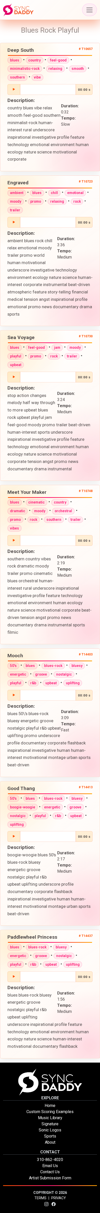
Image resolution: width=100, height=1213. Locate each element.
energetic (18, 674)
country (34, 60)
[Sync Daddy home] (18, 10)
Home (50, 1105)
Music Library (50, 1117)
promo (35, 201)
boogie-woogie (22, 807)
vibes (14, 528)
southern (17, 77)
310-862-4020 (50, 1159)
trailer (15, 210)
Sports (50, 1136)
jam (57, 347)
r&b (33, 683)
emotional (75, 193)
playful (15, 356)
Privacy (58, 1198)
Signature (50, 1123)
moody (15, 201)
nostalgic (64, 674)
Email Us (50, 1165)
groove (41, 674)
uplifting (73, 683)
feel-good (58, 60)
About (50, 1142)
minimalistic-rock (24, 69)
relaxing (55, 69)
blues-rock (53, 666)
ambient (16, 193)
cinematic (36, 502)
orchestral (63, 511)
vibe (37, 77)
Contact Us (50, 1171)
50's (13, 666)
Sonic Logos (50, 1130)
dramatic (17, 511)
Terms (40, 1198)
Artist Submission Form (50, 1178)
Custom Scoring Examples (50, 1111)
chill (54, 193)
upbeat (15, 365)
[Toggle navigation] (89, 10)
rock (77, 201)
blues (14, 60)
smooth (78, 69)
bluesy (77, 666)
